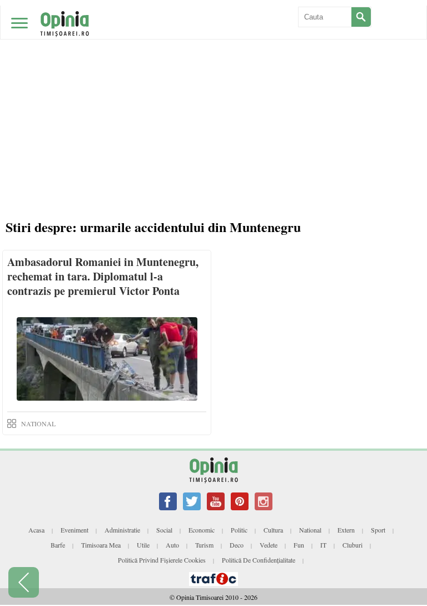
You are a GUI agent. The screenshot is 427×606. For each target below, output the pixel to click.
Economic (201, 529)
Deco (237, 544)
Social (164, 529)
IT (323, 544)
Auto (172, 544)
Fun (299, 544)
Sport (378, 529)
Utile (143, 544)
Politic (239, 529)
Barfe (58, 544)
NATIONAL (38, 423)
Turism (204, 544)
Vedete (268, 544)
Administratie (122, 529)
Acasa (36, 529)
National (310, 529)
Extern (346, 529)
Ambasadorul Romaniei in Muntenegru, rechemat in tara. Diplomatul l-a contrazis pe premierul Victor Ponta (102, 276)
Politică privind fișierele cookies (162, 559)
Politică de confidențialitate (258, 559)
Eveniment (74, 529)
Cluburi (352, 544)
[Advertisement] (213, 83)
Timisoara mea (101, 544)
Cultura (273, 529)
